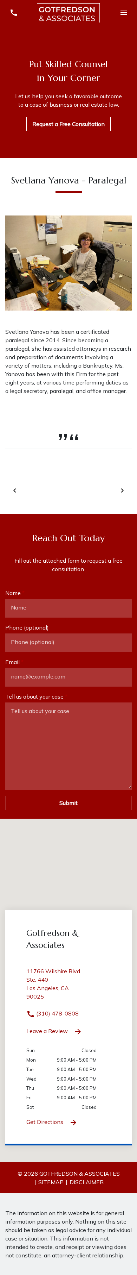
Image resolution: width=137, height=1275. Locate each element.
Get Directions (45, 1121)
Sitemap (51, 1182)
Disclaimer (87, 1182)
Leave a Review (47, 1031)
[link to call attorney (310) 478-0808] (13, 13)
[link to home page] (68, 11)
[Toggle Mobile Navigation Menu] (123, 13)
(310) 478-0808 (57, 1013)
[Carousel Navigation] (68, 490)
